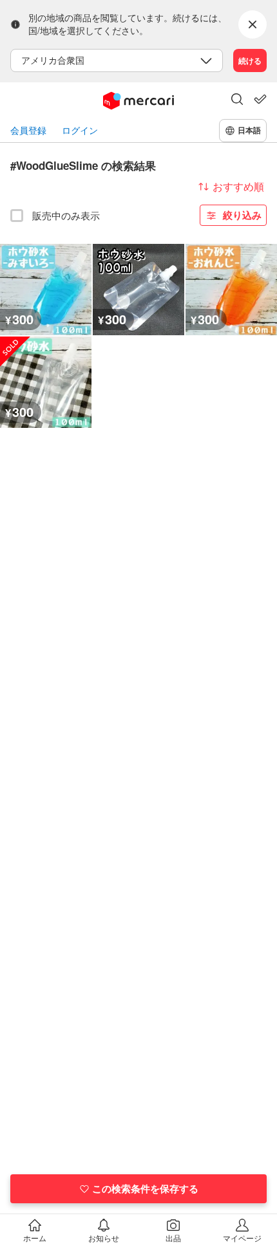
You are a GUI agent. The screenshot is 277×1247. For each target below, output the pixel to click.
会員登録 (28, 130)
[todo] (260, 99)
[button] (237, 100)
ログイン (80, 130)
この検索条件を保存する (145, 1188)
